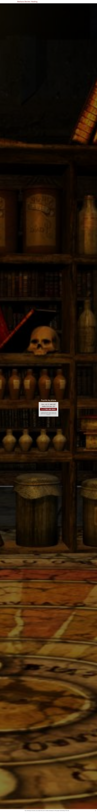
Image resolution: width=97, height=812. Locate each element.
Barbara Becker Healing (27, 2)
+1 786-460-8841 (49, 409)
